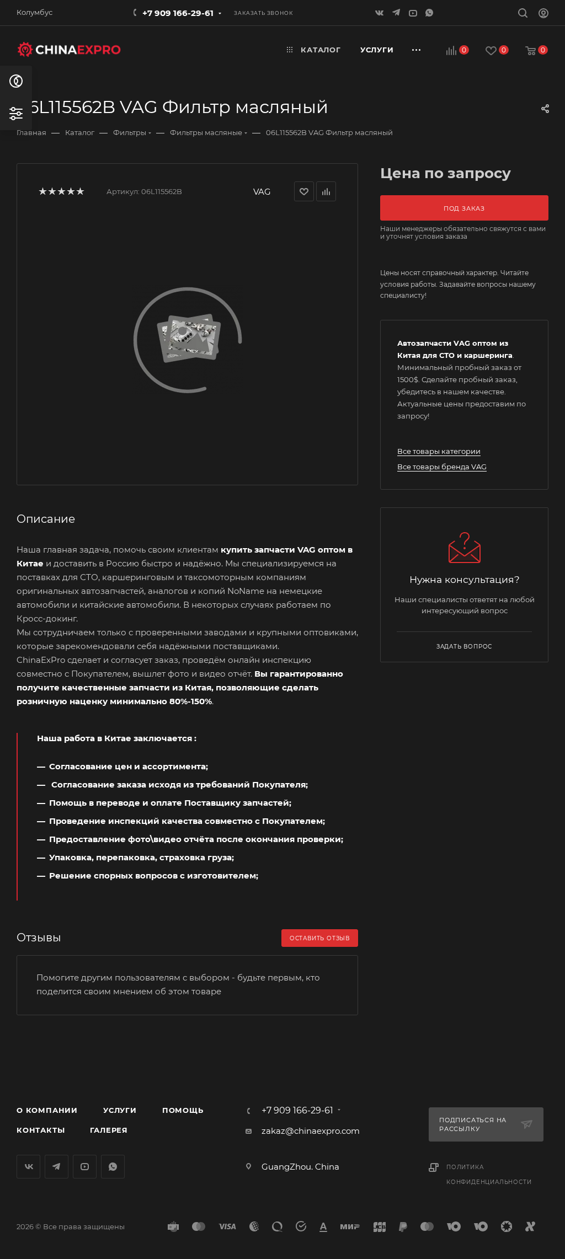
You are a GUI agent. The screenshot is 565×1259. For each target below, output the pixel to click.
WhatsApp (430, 12)
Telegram (56, 1166)
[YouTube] (414, 12)
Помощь (183, 1110)
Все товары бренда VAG (442, 466)
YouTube (85, 1166)
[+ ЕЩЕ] (416, 49)
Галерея (109, 1130)
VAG (262, 191)
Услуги (120, 1110)
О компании (47, 1110)
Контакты (41, 1130)
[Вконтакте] (380, 12)
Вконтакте (28, 1166)
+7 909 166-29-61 (178, 13)
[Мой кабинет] (543, 15)
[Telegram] (397, 12)
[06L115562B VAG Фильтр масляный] (187, 339)
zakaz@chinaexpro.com (311, 1131)
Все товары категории (439, 451)
